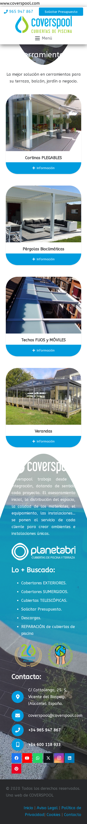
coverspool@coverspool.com (55, 715)
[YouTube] (27, 758)
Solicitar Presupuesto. (41, 609)
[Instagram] (59, 758)
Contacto (72, 814)
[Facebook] (16, 758)
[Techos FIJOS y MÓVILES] (43, 305)
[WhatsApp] (38, 758)
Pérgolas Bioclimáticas (43, 249)
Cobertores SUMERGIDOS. (44, 591)
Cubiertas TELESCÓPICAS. (44, 600)
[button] (43, 38)
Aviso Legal (47, 808)
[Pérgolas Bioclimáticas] (43, 214)
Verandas (43, 431)
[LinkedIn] (69, 758)
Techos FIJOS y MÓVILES (43, 340)
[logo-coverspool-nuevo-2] (43, 24)
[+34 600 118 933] (20, 745)
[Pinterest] (16, 769)
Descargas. (31, 618)
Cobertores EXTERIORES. (43, 583)
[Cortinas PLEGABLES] (43, 122)
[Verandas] (43, 396)
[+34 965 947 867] (20, 730)
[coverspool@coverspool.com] (20, 716)
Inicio (28, 808)
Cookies (53, 814)
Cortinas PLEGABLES (43, 157)
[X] (48, 758)
